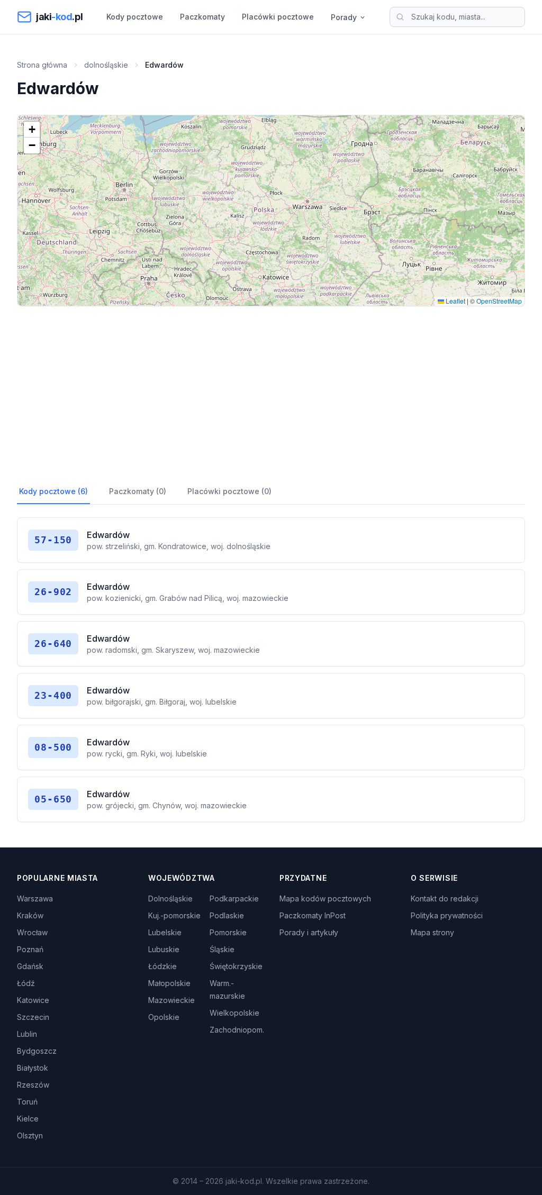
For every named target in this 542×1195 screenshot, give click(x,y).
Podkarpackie (234, 898)
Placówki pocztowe (278, 16)
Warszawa (35, 898)
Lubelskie (165, 932)
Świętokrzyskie (236, 966)
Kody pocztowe (134, 16)
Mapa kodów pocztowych (325, 898)
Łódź (26, 983)
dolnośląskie (106, 64)
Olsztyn (30, 1135)
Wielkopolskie (234, 1012)
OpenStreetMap (499, 300)
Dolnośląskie (170, 898)
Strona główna (42, 64)
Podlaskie (227, 915)
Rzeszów (33, 1084)
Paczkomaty (202, 16)
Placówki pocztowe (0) (229, 491)
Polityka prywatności (447, 915)
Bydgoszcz (37, 1050)
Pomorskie (228, 932)
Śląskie (222, 949)
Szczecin (33, 1016)
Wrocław (32, 932)
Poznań (30, 949)
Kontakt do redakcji (444, 898)
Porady (344, 17)
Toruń (27, 1101)
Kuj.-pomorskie (174, 915)
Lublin (27, 1033)
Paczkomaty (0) (137, 491)
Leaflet (454, 300)
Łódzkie (162, 966)
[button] (32, 130)
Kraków (30, 915)
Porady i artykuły (308, 932)
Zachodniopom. (237, 1029)
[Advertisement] (271, 393)
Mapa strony (432, 932)
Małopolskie (169, 983)
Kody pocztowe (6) (53, 491)
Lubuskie (163, 949)
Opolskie (163, 1016)
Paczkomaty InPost (312, 915)
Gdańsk (30, 966)
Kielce (28, 1118)
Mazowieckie (171, 1000)
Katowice (33, 1000)
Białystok (32, 1067)
